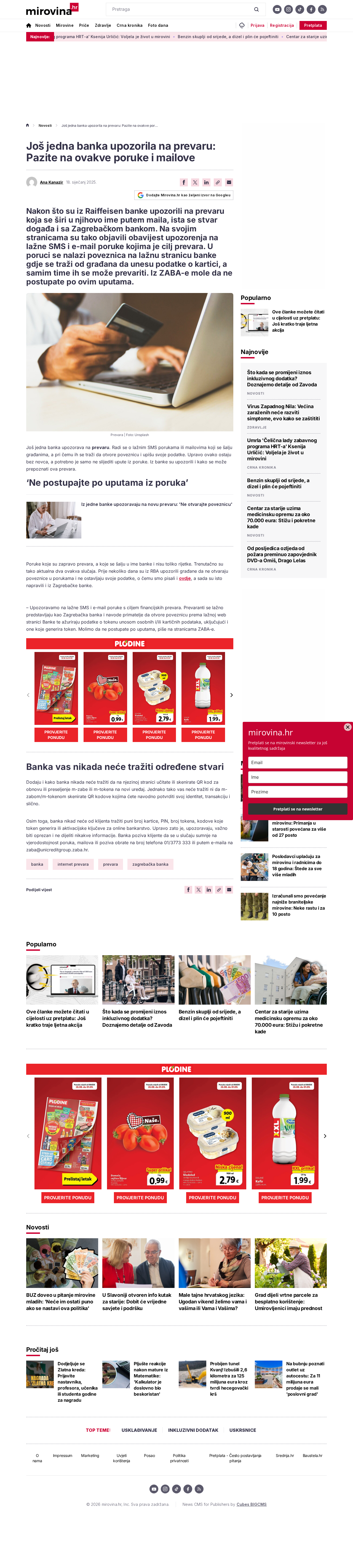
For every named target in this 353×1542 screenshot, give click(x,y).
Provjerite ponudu (56, 735)
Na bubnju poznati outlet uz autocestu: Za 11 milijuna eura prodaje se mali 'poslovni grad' (305, 1379)
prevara (110, 864)
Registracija (282, 25)
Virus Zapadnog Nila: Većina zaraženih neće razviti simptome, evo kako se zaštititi (283, 412)
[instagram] (288, 9)
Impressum (63, 1455)
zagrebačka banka (150, 864)
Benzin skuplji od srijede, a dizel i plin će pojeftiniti (190, 36)
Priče (84, 25)
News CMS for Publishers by (225, 1504)
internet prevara (73, 864)
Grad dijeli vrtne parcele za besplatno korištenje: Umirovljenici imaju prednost (288, 1301)
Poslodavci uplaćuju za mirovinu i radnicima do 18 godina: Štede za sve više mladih (297, 865)
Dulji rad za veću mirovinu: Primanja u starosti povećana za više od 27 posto (299, 826)
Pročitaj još (42, 1349)
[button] (231, 695)
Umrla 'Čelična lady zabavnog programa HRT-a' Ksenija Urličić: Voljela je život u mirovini (282, 449)
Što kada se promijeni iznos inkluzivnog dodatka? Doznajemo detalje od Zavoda (282, 378)
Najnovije (254, 351)
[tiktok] (299, 9)
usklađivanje (139, 1430)
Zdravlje (103, 25)
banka (37, 864)
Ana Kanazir (51, 182)
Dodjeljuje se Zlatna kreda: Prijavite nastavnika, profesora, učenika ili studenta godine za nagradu (78, 1382)
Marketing (90, 1455)
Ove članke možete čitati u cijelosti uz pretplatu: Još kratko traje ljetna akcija (298, 321)
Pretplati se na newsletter (297, 809)
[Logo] (52, 9)
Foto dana (158, 25)
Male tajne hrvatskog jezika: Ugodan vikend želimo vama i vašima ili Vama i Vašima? (213, 1301)
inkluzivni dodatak (193, 1430)
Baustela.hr (312, 1455)
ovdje (185, 578)
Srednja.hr (285, 1455)
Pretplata (313, 25)
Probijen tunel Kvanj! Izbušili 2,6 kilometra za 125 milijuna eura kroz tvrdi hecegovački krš (229, 1379)
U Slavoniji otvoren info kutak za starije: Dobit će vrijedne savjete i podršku (136, 1301)
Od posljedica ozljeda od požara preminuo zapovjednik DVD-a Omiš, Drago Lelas (282, 554)
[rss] (322, 9)
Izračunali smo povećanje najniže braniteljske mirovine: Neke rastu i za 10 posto (299, 905)
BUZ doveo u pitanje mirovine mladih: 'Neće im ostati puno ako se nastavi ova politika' (60, 1301)
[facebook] (311, 9)
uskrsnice (242, 1430)
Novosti (42, 25)
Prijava (257, 25)
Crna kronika (130, 25)
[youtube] (277, 9)
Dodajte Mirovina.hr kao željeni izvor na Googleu (188, 195)
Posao (149, 1455)
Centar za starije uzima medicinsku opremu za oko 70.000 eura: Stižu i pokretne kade (281, 517)
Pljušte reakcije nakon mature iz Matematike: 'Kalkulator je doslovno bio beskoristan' (151, 1379)
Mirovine (64, 25)
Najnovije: (40, 36)
